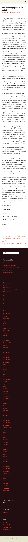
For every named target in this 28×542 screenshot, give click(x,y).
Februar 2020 (6, 352)
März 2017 (5, 413)
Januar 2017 (6, 418)
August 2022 (6, 321)
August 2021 (6, 330)
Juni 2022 (5, 323)
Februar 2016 (6, 444)
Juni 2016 (5, 435)
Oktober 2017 (6, 401)
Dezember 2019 (6, 357)
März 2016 (5, 442)
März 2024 (5, 316)
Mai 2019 (5, 372)
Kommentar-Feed (7, 527)
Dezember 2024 (6, 313)
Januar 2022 (6, 326)
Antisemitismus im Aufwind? (9, 265)
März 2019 (5, 374)
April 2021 (5, 335)
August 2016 (6, 430)
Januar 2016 (6, 447)
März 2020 (5, 350)
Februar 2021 (6, 338)
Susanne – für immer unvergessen (11, 263)
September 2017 (7, 403)
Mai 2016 (5, 437)
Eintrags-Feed (6, 524)
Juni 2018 (5, 389)
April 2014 (5, 483)
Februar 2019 (6, 376)
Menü (3, 2)
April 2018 (5, 391)
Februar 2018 (6, 396)
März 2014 (5, 485)
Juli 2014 (5, 478)
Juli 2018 (5, 386)
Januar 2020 (6, 355)
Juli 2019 (5, 367)
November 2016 (6, 422)
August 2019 (6, 364)
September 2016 (7, 427)
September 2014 (7, 473)
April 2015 (5, 456)
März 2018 (5, 393)
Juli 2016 (5, 432)
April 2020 (5, 347)
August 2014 (6, 476)
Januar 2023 (6, 318)
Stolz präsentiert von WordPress (14, 538)
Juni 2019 (5, 369)
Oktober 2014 (6, 471)
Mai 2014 (5, 481)
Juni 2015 (5, 452)
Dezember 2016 (6, 420)
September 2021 (7, 328)
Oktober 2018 (6, 381)
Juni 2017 (5, 408)
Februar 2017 (6, 415)
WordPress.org (6, 529)
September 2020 (7, 342)
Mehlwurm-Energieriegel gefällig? (11, 267)
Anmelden (5, 522)
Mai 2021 (5, 333)
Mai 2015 (5, 454)
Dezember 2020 (6, 340)
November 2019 (6, 359)
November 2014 (6, 468)
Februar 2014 (6, 488)
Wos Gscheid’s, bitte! (8, 272)
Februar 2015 (6, 461)
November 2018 (6, 379)
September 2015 (7, 449)
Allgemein (13, 12)
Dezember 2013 (6, 493)
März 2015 (5, 459)
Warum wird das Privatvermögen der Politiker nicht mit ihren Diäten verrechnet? (14, 238)
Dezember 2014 (6, 466)
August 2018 (6, 384)
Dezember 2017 (6, 398)
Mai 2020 (5, 345)
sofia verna (5, 290)
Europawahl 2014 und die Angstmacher (14, 244)
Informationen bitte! (7, 270)
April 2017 (5, 410)
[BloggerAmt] (7, 502)
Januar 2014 (6, 490)
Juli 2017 (5, 405)
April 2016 (5, 439)
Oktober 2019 (6, 362)
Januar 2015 (6, 464)
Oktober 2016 (6, 425)
